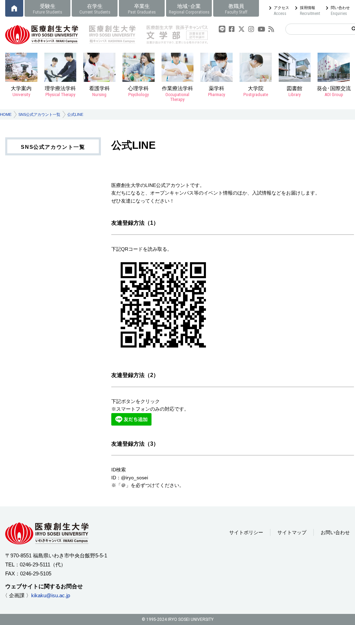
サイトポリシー (246, 532)
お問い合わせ (335, 532)
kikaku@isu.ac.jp (50, 595)
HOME (5, 114)
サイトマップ (291, 532)
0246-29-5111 (35, 564)
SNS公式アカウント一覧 (39, 114)
